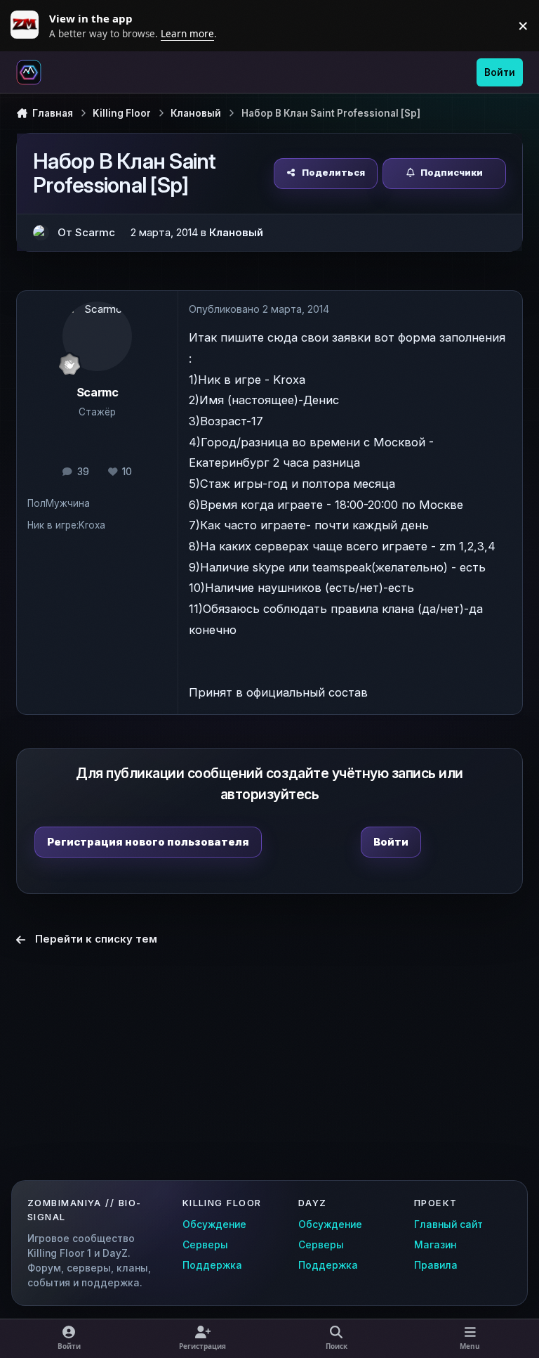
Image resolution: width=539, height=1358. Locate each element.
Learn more (28, 25)
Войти (390, 841)
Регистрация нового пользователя (148, 841)
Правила (436, 1265)
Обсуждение (214, 1224)
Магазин (435, 1244)
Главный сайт (448, 1224)
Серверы (205, 1244)
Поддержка (212, 1265)
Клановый (236, 232)
